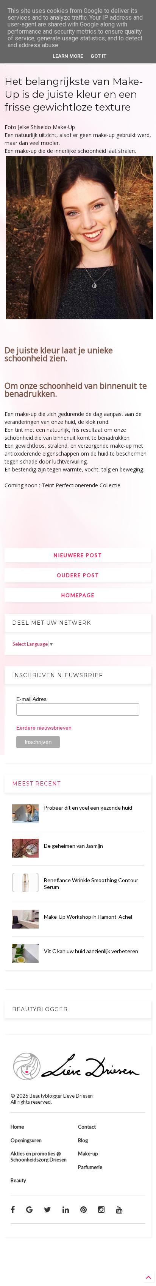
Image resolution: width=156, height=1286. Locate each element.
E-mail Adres (31, 699)
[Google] (29, 1209)
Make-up (88, 1153)
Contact (87, 1127)
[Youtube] (119, 1209)
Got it (98, 56)
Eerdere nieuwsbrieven (44, 728)
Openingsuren (26, 1140)
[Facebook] (13, 1209)
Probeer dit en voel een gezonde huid (88, 807)
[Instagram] (101, 1209)
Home (17, 1127)
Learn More (68, 56)
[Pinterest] (83, 1209)
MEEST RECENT (36, 783)
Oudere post (78, 575)
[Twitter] (47, 1209)
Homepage (78, 595)
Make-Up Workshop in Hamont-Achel (88, 916)
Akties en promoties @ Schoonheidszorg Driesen (39, 1156)
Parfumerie (90, 1167)
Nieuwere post (78, 555)
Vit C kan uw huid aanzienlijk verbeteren (91, 951)
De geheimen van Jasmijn (73, 845)
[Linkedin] (65, 1209)
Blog (83, 1140)
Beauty (18, 1180)
